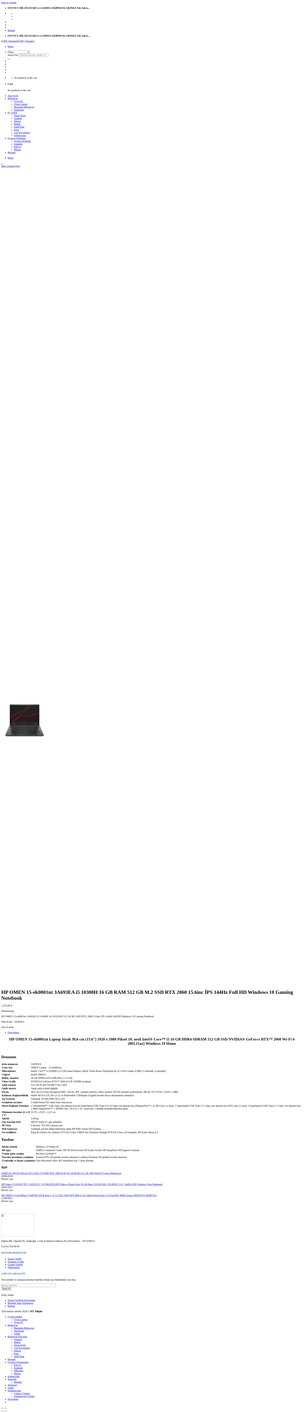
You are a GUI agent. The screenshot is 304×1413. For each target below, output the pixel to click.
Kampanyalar (14, 1390)
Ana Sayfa (13, 95)
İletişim (11, 30)
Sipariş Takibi (14, 1259)
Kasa (16, 129)
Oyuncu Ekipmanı (17, 138)
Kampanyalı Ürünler (24, 1396)
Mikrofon (18, 1370)
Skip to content (8, 2)
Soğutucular (20, 135)
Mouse (17, 149)
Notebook (19, 110)
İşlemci (17, 121)
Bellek (17, 124)
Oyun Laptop (20, 104)
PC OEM (12, 112)
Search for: (13, 55)
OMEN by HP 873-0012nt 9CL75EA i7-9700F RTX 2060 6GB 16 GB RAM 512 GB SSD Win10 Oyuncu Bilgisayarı (61, 1173)
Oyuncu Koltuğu (22, 141)
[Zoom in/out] (5, 1408)
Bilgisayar (13, 98)
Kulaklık (18, 144)
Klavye (17, 147)
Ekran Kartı (20, 115)
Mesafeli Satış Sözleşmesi (20, 1303)
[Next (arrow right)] (5, 1411)
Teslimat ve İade (16, 1261)
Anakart (18, 118)
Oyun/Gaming (15, 1316)
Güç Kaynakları (22, 132)
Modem (18, 1382)
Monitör (12, 152)
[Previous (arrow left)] (2, 1411)
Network (12, 1379)
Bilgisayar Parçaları (17, 1336)
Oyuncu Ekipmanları (18, 1362)
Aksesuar (12, 1385)
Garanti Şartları (15, 1264)
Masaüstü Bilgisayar (24, 107)
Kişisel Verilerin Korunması (21, 1300)
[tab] (155, 1032)
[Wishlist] (2, 164)
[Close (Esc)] (2, 1408)
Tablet (17, 1333)
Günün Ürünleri (22, 1393)
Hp (12, 1011)
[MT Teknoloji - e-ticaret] (17, 41)
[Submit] (9, 59)
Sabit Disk (19, 127)
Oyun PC (18, 101)
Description (13, 1032)
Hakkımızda (14, 1267)
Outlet (11, 1387)
